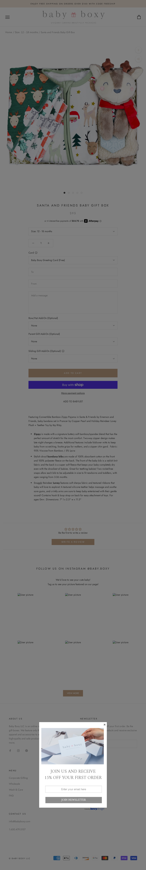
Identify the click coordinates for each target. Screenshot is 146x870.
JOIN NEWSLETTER (73, 799)
